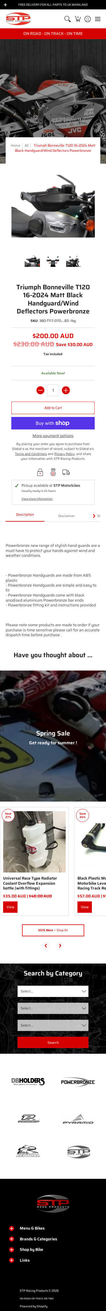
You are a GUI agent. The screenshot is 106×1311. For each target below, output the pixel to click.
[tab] (25, 516)
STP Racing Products (34, 1290)
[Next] (93, 515)
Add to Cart (53, 407)
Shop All (53, 930)
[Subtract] (40, 390)
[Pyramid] (78, 1119)
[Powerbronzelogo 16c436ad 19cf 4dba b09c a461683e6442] (78, 1082)
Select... (27, 991)
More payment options (53, 436)
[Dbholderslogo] (28, 1082)
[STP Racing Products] (18, 19)
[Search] (68, 19)
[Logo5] (78, 1152)
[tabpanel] (53, 582)
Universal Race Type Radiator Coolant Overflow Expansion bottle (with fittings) (30, 883)
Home (15, 145)
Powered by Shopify (33, 1306)
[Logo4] (28, 1119)
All (27, 145)
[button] (78, 19)
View (10, 907)
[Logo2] (28, 1152)
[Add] (66, 390)
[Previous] (46, 945)
